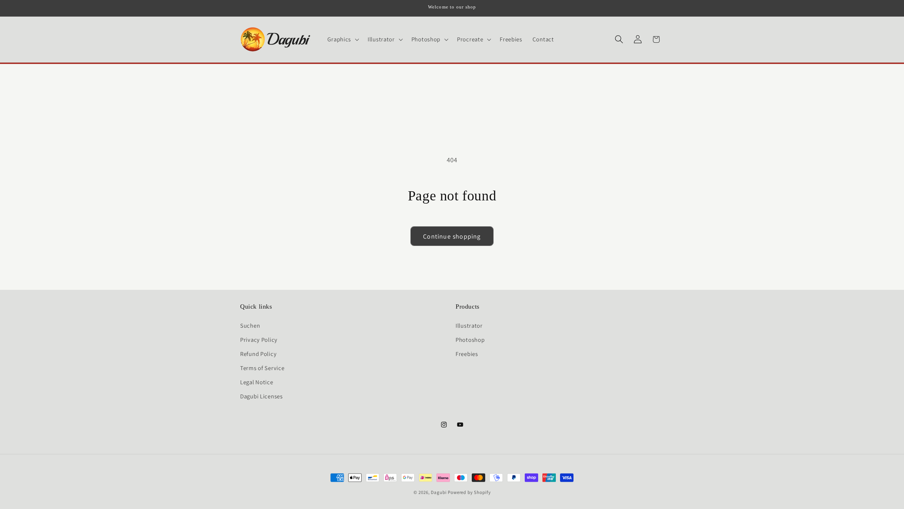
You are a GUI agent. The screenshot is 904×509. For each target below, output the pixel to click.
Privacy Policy (259, 340)
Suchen (250, 325)
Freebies (467, 354)
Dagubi (438, 492)
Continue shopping (452, 236)
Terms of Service (262, 368)
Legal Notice (256, 382)
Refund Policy (258, 354)
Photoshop (470, 340)
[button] (342, 39)
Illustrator (469, 325)
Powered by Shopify (469, 492)
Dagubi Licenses (261, 396)
